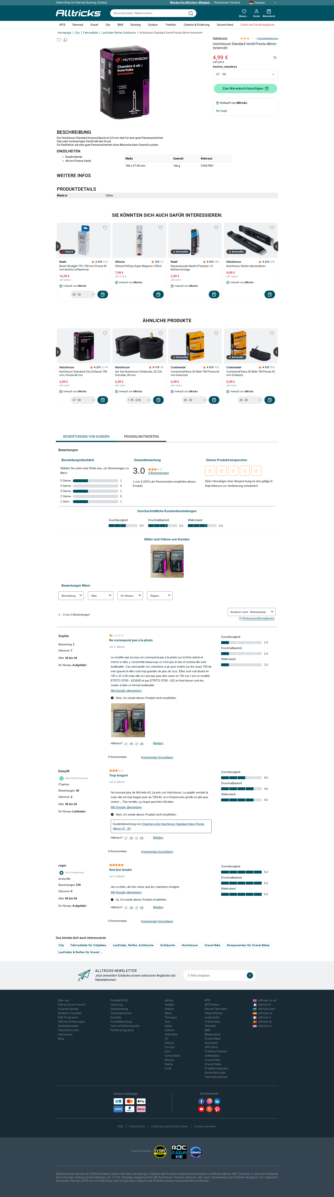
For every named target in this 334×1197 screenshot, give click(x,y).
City (108, 24)
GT (166, 1038)
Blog (61, 1038)
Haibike (169, 1004)
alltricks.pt (265, 1021)
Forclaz (170, 1047)
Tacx (167, 1021)
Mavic (168, 1013)
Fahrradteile (90, 32)
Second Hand (225, 24)
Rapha (169, 1064)
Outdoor (153, 24)
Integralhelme (213, 1013)
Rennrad (78, 24)
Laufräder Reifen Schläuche (119, 32)
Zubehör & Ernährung (196, 24)
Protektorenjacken (216, 1068)
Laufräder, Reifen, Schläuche (133, 945)
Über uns (63, 1000)
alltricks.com (266, 1008)
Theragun (171, 1017)
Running (136, 24)
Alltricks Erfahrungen (71, 1021)
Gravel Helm (212, 1059)
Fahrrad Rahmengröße (125, 1025)
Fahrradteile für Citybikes (88, 945)
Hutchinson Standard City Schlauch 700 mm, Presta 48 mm (83, 373)
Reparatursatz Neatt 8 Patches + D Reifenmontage (192, 267)
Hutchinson (220, 38)
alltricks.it (264, 1017)
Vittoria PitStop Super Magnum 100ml (138, 266)
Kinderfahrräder (215, 1072)
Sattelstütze (212, 1055)
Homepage (64, 32)
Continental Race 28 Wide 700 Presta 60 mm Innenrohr (195, 373)
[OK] (250, 975)
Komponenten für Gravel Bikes (248, 945)
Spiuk (168, 1025)
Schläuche (167, 945)
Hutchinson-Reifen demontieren (246, 266)
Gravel (94, 24)
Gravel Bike (212, 945)
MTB (62, 24)
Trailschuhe (212, 1021)
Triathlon (170, 24)
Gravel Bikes (213, 1038)
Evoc (168, 1051)
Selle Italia (171, 1034)
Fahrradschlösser (216, 1076)
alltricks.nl (265, 1025)
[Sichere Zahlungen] (130, 1105)
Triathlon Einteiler (216, 1051)
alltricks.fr (264, 1004)
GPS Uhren (211, 1047)
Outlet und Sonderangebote (257, 24)
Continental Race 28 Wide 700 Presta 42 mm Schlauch (250, 373)
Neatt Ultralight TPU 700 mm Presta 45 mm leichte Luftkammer (83, 267)
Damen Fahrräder (216, 1008)
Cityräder (210, 1025)
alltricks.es (265, 1013)
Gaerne (169, 1042)
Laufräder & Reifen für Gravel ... (80, 952)
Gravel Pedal (213, 1064)
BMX (120, 24)
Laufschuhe (212, 1017)
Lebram (169, 1030)
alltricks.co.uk (267, 1000)
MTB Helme (212, 1004)
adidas (169, 1000)
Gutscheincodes (68, 1030)
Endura (169, 1008)
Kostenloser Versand (205, 2)
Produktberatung (121, 1021)
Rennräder (211, 1042)
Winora (169, 1059)
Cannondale (172, 1055)
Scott (168, 1068)
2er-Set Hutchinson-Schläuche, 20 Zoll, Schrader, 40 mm (138, 373)
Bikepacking (212, 1034)
